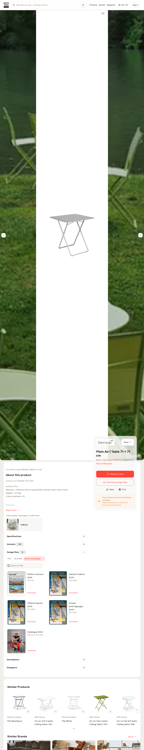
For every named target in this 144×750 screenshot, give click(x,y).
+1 (55, 711)
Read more (11, 510)
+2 (28, 711)
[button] (73, 728)
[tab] (9, 558)
